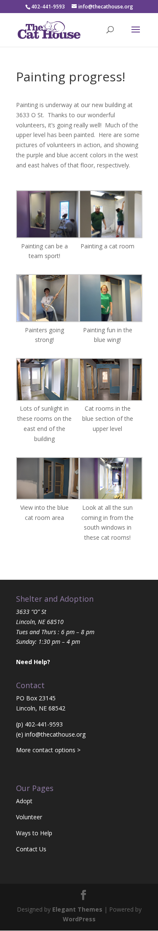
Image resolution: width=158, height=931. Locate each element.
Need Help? (33, 662)
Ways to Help (34, 833)
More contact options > (48, 750)
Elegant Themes (77, 909)
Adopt (24, 801)
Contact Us (31, 849)
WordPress (79, 919)
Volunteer (29, 817)
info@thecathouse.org (55, 734)
